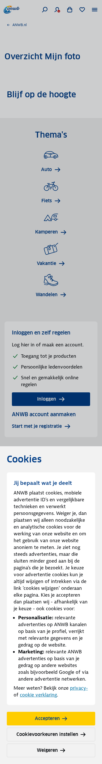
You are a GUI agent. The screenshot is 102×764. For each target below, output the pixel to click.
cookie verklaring (38, 695)
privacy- (79, 688)
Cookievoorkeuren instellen (47, 734)
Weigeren (47, 750)
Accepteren (47, 718)
